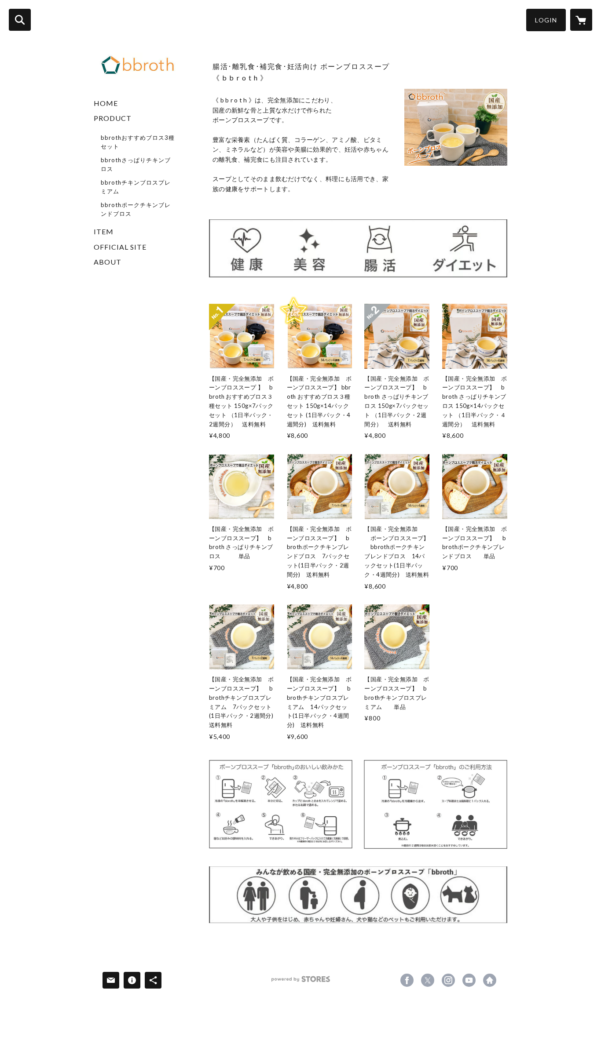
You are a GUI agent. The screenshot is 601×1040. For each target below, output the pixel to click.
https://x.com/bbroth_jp (427, 980)
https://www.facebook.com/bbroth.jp (407, 980)
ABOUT (107, 262)
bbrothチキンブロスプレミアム (136, 187)
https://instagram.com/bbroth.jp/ (448, 980)
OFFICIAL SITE (120, 247)
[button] (546, 20)
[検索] (20, 20)
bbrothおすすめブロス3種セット (138, 142)
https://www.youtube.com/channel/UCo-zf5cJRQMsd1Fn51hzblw (469, 980)
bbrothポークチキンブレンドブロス (136, 209)
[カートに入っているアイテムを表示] (581, 20)
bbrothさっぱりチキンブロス (136, 164)
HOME (106, 103)
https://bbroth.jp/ (489, 980)
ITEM (104, 231)
